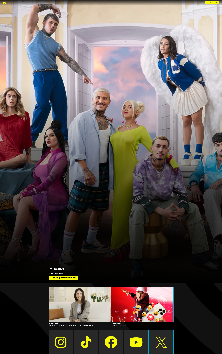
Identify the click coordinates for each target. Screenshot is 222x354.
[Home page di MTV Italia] (5, 3)
